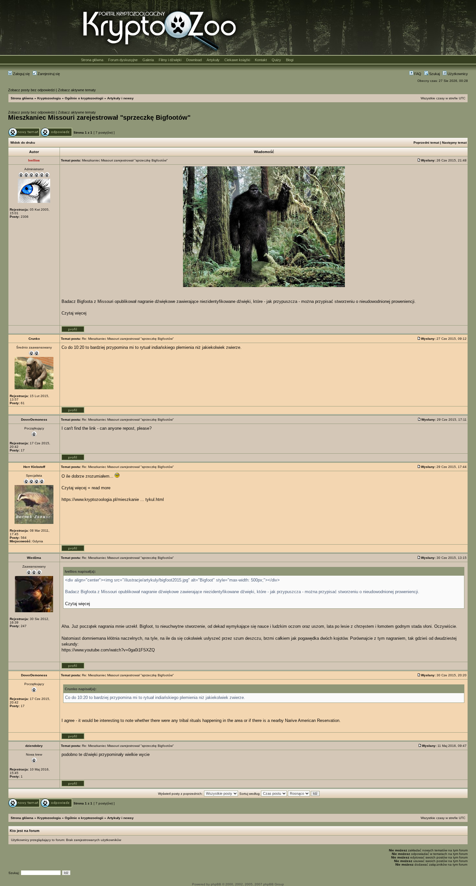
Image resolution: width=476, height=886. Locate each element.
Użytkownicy (457, 74)
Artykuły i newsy (120, 98)
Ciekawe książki (237, 60)
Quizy (276, 60)
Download (194, 60)
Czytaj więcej (74, 313)
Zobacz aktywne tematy (77, 90)
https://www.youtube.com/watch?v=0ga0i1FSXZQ (108, 650)
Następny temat (454, 142)
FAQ (417, 74)
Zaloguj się (21, 74)
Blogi (289, 60)
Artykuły (213, 60)
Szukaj (434, 74)
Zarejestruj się (48, 74)
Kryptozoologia (49, 98)
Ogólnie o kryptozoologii (84, 98)
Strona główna (92, 60)
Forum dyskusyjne (123, 60)
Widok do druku (22, 142)
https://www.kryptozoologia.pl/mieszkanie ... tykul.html (113, 499)
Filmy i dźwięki (170, 60)
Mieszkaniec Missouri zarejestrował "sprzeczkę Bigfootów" (99, 117)
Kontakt (261, 60)
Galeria (148, 60)
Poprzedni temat (426, 142)
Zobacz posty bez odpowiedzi (31, 90)
